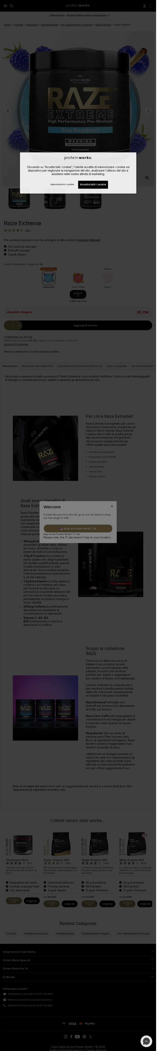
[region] (78, 172)
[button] (146, 1041)
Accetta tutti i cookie (93, 184)
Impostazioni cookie (62, 184)
